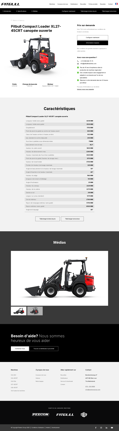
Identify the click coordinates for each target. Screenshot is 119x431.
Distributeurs (74, 4)
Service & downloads (67, 381)
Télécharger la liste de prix (88, 11)
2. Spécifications (21, 11)
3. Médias (35, 11)
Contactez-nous (20, 348)
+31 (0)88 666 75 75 (86, 61)
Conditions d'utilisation (37, 427)
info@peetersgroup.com (92, 389)
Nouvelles (83, 4)
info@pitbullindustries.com (88, 63)
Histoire (38, 378)
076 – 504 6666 (90, 386)
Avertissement (56, 427)
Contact (110, 4)
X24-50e (13, 381)
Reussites (103, 4)
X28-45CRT (14, 387)
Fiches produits (93, 4)
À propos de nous (63, 4)
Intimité (48, 427)
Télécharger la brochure (109, 11)
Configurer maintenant (68, 11)
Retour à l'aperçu (18, 20)
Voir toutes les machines (18, 390)
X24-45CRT (14, 378)
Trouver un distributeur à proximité (43, 348)
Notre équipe (39, 381)
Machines (52, 4)
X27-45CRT (14, 384)
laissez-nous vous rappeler (85, 89)
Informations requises (92, 43)
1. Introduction (7, 11)
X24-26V (13, 375)
